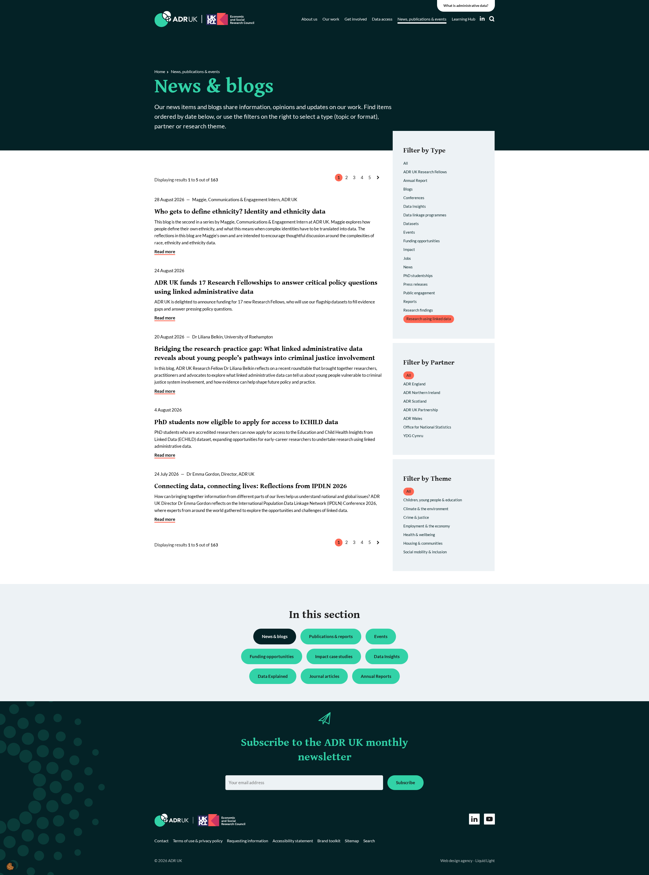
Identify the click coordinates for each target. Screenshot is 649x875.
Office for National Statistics (427, 427)
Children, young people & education (432, 499)
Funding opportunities (421, 240)
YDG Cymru (413, 435)
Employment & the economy (426, 526)
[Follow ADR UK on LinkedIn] (482, 18)
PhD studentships (418, 275)
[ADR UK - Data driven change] (176, 19)
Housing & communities (423, 543)
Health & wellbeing (419, 534)
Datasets (411, 223)
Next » (379, 182)
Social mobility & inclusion (425, 552)
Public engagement (419, 292)
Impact (409, 249)
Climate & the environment (425, 508)
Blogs (408, 189)
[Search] (492, 19)
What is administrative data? (465, 6)
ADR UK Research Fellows (425, 171)
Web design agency (456, 860)
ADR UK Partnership (420, 409)
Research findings (418, 310)
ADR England (414, 384)
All (405, 163)
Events (409, 232)
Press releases (415, 284)
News (408, 267)
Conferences (413, 197)
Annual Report (415, 180)
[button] (10, 866)
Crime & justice (416, 517)
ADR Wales (412, 418)
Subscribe (405, 782)
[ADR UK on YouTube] (489, 819)
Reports (410, 301)
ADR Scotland (414, 401)
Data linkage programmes (424, 215)
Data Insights (414, 206)
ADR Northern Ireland (421, 392)
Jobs (407, 258)
